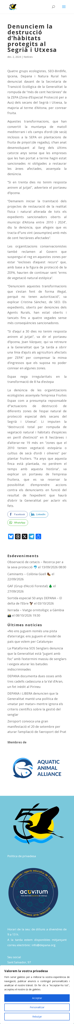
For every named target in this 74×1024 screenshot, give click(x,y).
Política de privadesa (21, 856)
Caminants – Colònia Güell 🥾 (29, 574)
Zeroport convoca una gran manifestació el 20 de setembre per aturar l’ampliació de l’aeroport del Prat (36, 726)
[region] (37, 994)
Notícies (28, 56)
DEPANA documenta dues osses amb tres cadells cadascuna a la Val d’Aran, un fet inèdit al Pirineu (35, 681)
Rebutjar (37, 1016)
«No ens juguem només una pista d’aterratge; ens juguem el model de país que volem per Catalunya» (34, 636)
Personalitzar (37, 1007)
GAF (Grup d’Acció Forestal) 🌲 (29, 586)
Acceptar (37, 998)
